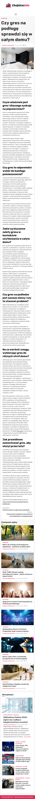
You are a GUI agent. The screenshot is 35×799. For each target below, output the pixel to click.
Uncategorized (19, 755)
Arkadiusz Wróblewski (8, 45)
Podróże (23, 741)
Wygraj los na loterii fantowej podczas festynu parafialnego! (17, 590)
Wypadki (25, 766)
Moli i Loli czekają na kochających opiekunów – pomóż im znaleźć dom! (17, 533)
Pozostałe (4, 18)
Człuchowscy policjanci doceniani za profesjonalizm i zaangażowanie (19, 514)
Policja (27, 778)
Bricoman (20, 431)
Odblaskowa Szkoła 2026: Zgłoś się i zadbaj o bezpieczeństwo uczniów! (17, 705)
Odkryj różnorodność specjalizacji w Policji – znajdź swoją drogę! (8, 759)
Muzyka (17, 741)
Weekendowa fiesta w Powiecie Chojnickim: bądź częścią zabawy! (17, 617)
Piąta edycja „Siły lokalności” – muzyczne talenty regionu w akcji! (8, 746)
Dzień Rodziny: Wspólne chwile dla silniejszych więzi (17, 672)
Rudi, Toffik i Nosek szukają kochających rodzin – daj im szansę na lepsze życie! (17, 560)
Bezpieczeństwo (20, 778)
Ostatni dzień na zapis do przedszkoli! (16, 509)
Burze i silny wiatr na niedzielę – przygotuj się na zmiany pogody (17, 645)
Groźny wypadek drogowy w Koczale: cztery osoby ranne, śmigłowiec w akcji (8, 770)
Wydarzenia (18, 743)
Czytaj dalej (27, 737)
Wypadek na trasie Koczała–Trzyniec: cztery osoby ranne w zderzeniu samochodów (8, 783)
